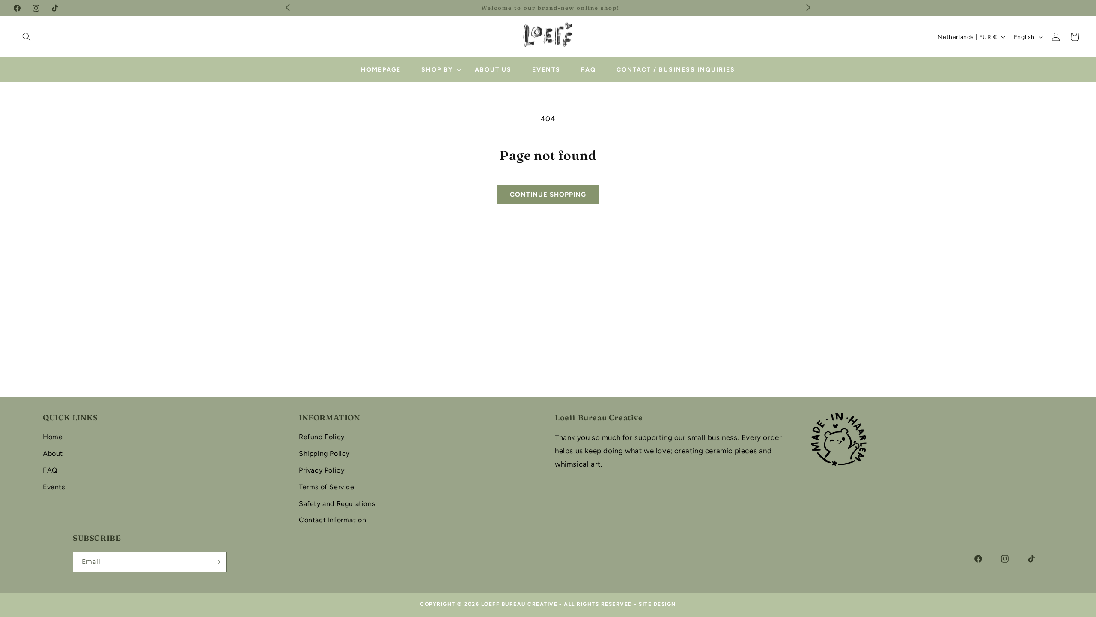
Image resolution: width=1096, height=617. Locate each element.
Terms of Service (326, 487)
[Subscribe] (217, 562)
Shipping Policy (324, 453)
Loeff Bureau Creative (519, 604)
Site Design (657, 604)
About (53, 453)
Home (53, 437)
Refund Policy (322, 437)
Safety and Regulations (337, 504)
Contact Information (332, 520)
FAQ (50, 470)
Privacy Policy (321, 470)
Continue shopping (548, 194)
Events (54, 487)
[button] (26, 36)
